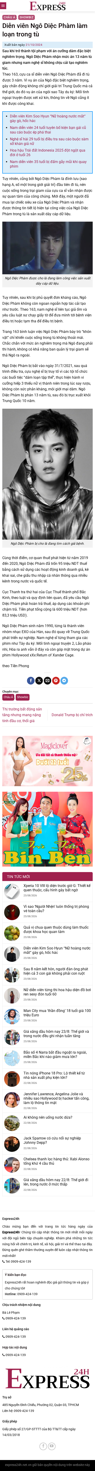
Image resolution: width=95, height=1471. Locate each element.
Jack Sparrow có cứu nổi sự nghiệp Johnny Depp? (52, 1140)
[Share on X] (39, 681)
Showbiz (27, 17)
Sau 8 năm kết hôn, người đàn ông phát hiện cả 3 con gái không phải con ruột (56, 971)
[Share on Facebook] (31, 681)
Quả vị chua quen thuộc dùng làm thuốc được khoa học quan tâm (56, 929)
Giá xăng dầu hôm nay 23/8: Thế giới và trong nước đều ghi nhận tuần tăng (56, 1033)
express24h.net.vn (18, 1465)
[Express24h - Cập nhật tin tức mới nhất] (47, 5)
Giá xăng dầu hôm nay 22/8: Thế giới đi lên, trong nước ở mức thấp (56, 1182)
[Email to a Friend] (47, 681)
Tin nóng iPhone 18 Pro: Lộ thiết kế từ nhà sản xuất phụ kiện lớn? (54, 1075)
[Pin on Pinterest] (56, 681)
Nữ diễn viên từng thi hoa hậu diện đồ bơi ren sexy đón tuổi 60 (57, 992)
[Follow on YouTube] (52, 1446)
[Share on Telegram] (64, 681)
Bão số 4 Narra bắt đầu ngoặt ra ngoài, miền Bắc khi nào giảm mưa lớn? (55, 1054)
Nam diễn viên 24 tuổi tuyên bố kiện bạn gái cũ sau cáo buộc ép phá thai (48, 129)
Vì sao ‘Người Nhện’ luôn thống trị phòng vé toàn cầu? (56, 908)
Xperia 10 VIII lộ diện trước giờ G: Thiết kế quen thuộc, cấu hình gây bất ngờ (57, 888)
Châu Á (9, 17)
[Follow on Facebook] (43, 1446)
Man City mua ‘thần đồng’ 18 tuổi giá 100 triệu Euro (57, 1013)
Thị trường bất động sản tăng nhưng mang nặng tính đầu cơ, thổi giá (22, 715)
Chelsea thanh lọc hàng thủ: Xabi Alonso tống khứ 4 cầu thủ (56, 1161)
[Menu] (3, 5)
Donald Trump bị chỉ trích (72, 715)
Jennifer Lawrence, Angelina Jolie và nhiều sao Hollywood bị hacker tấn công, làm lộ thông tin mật (56, 1098)
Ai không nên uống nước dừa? (48, 1117)
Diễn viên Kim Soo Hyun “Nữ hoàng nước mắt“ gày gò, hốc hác (57, 950)
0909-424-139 (24, 1411)
